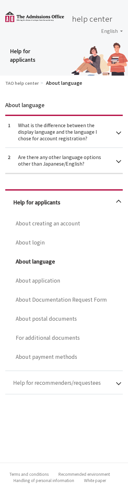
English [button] (110, 31)
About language (35, 261)
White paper (95, 480)
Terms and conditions (29, 474)
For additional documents (48, 337)
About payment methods (46, 356)
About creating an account (48, 223)
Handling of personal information (43, 480)
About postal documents (46, 318)
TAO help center (22, 83)
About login (30, 242)
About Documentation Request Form (61, 299)
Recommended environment (84, 474)
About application (38, 280)
